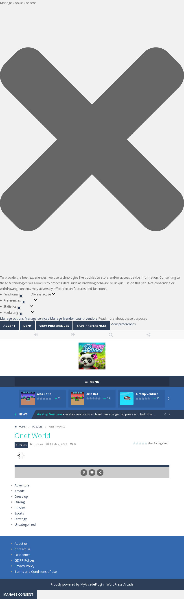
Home (22, 426)
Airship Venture (147, 394)
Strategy (21, 519)
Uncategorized (25, 524)
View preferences (54, 325)
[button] (92, 140)
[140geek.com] (92, 355)
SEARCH (111, 334)
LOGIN (35, 334)
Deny (27, 325)
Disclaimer (22, 555)
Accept (9, 325)
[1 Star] (134, 443)
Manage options (12, 318)
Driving (20, 502)
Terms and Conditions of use (36, 571)
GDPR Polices (25, 560)
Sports (19, 513)
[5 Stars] (146, 443)
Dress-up (21, 496)
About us (21, 543)
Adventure (22, 485)
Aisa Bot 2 (44, 394)
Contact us (22, 549)
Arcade (20, 491)
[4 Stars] (143, 443)
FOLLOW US (148, 334)
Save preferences (92, 325)
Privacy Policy (24, 566)
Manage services (37, 318)
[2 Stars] (137, 443)
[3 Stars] (140, 443)
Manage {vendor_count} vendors (73, 318)
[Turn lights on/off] (84, 472)
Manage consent (18, 594)
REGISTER (73, 334)
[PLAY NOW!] (28, 398)
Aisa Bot (92, 394)
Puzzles (37, 426)
